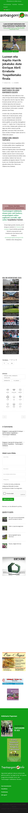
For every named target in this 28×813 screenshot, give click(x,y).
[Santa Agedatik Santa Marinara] (4, 537)
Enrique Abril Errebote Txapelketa (10, 376)
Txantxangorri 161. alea (19, 729)
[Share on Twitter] (12, 360)
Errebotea (7, 380)
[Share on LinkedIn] (14, 360)
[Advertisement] (14, 187)
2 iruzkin (16, 83)
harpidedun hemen (15, 220)
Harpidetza (14, 4)
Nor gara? (6, 7)
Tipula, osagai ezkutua (15, 543)
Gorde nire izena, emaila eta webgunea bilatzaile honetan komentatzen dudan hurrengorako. (12, 486)
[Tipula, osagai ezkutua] (4, 545)
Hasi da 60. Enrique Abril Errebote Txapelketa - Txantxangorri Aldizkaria (12, 444)
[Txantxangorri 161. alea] (7, 728)
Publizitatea (20, 4)
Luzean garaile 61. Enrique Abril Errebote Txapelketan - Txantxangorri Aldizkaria (12, 433)
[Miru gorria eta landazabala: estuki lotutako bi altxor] (4, 519)
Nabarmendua (10, 27)
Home (4, 27)
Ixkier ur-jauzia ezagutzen (16, 526)
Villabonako (5, 115)
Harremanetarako (7, 4)
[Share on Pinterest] (16, 360)
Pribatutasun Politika (15, 804)
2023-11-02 (7, 83)
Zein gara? (4, 795)
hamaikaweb (15, 810)
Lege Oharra (5, 804)
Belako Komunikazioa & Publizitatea (17, 808)
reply (23, 431)
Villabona (16, 380)
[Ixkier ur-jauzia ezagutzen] (4, 528)
